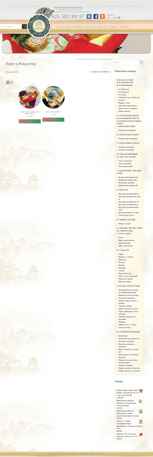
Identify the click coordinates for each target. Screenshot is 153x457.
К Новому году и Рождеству (129, 97)
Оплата (113, 26)
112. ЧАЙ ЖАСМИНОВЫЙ (127, 154)
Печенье (121, 265)
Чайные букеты (124, 111)
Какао (120, 237)
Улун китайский (124, 164)
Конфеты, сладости (125, 257)
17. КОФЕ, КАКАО (124, 234)
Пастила (121, 262)
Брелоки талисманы (126, 341)
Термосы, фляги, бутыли (127, 309)
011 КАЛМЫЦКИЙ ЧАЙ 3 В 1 (128, 118)
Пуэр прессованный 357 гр (128, 202)
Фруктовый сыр (124, 273)
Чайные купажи (124, 224)
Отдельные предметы (126, 298)
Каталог (91, 26)
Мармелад (122, 260)
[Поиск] (25, 26)
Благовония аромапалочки (128, 338)
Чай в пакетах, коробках (127, 108)
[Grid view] (8, 82)
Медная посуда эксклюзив (128, 295)
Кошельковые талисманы (128, 354)
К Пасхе (121, 100)
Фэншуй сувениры (125, 365)
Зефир (120, 254)
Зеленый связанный (126, 150)
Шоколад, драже (124, 282)
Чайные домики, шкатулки (128, 368)
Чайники (121, 322)
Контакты (79, 26)
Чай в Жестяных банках (127, 106)
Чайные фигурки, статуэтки (129, 371)
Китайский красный (126, 183)
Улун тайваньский (125, 166)
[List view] (11, 82)
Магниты (122, 357)
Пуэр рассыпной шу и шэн (128, 213)
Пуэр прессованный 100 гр (128, 194)
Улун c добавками (125, 161)
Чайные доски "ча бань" (127, 325)
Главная (80, 59)
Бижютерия (122, 336)
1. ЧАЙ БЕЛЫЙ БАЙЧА (126, 126)
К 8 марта (122, 95)
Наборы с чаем (124, 103)
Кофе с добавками (125, 246)
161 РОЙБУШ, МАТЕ (125, 231)
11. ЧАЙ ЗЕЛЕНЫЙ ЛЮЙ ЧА (128, 143)
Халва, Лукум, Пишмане (128, 276)
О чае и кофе (64, 26)
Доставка (102, 26)
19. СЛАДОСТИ (123, 250)
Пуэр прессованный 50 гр (128, 205)
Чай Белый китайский (127, 130)
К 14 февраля (123, 89)
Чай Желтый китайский (127, 139)
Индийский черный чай (127, 180)
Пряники (122, 268)
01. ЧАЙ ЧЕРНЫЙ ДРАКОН (128, 116)
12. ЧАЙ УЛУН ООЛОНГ (126, 157)
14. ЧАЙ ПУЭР (122, 190)
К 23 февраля (123, 92)
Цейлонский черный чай (127, 185)
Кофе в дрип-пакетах (126, 240)
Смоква (121, 271)
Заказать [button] (30, 121)
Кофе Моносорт (124, 243)
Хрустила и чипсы (125, 279)
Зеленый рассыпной (126, 147)
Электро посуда (124, 327)
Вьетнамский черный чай (128, 177)
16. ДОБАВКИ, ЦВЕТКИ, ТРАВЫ (129, 228)
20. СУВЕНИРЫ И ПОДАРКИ (128, 332)
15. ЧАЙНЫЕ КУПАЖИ (126, 220)
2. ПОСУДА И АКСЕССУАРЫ (128, 286)
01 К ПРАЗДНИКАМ (124, 85)
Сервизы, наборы (125, 306)
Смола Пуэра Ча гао (126, 215)
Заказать (124, 26)
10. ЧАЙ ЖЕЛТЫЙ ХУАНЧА (128, 135)
